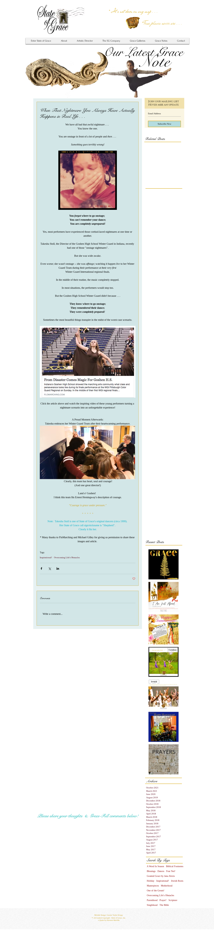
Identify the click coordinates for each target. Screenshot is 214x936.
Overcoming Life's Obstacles (67, 557)
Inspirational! (46, 557)
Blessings (151, 871)
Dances (160, 871)
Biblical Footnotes (174, 866)
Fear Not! (170, 871)
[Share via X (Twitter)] (49, 568)
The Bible (164, 905)
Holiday (150, 881)
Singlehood (152, 905)
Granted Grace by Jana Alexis (161, 876)
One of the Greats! (155, 890)
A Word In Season (155, 866)
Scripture (173, 900)
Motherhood (166, 885)
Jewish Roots (177, 881)
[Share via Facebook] (41, 568)
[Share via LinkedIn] (57, 568)
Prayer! (163, 900)
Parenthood (152, 900)
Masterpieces (153, 885)
